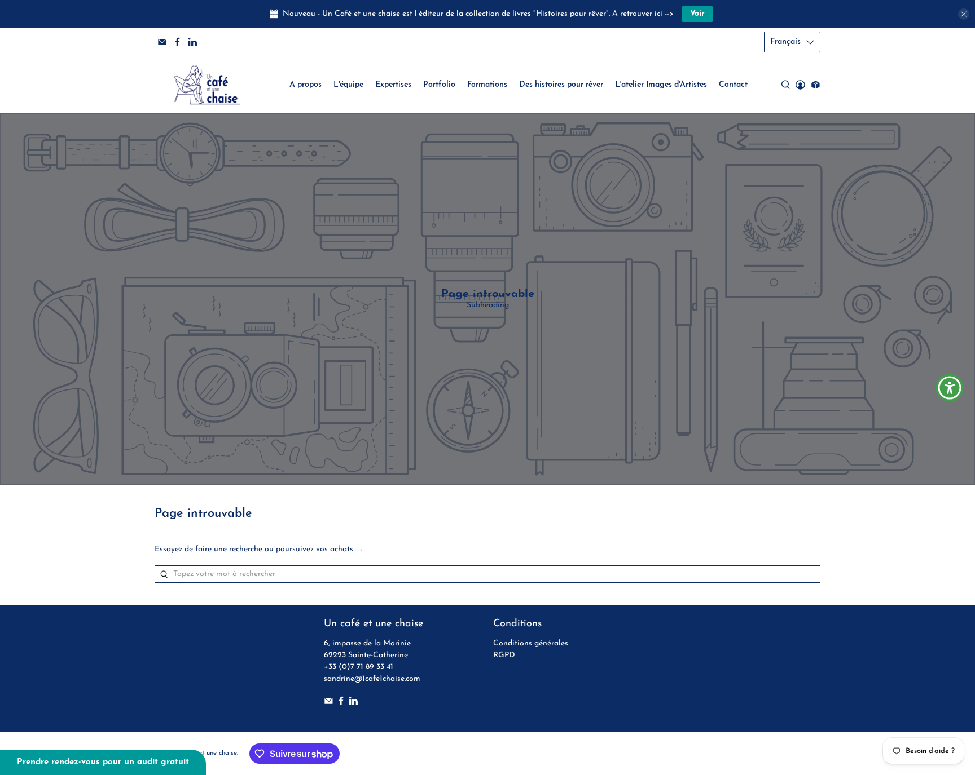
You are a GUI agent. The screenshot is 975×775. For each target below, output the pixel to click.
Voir (697, 14)
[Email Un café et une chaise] (162, 42)
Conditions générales (530, 643)
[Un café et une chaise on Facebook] (177, 42)
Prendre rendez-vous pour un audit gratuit (103, 762)
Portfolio (439, 85)
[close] (963, 14)
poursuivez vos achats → (319, 549)
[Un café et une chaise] (207, 84)
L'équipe (348, 85)
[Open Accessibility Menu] (950, 388)
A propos (305, 85)
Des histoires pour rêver (561, 85)
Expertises (393, 85)
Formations (487, 85)
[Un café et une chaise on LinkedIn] (192, 42)
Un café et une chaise (205, 753)
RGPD (504, 655)
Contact (733, 85)
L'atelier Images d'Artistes (661, 85)
